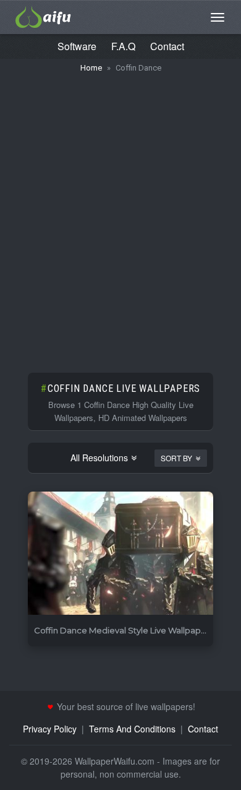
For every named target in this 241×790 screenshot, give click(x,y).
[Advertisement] (120, 216)
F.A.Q (123, 46)
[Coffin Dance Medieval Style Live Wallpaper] (120, 554)
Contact (167, 46)
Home (91, 67)
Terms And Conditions (132, 729)
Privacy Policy (50, 729)
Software (76, 46)
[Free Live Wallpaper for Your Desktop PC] (43, 15)
